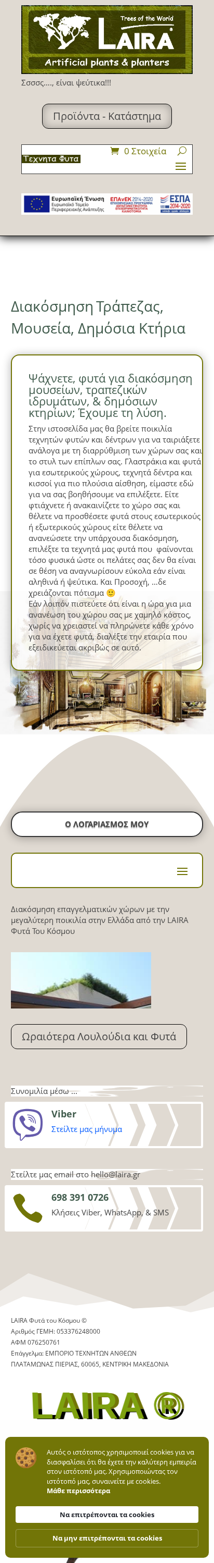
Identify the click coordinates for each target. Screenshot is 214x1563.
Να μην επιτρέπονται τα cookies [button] (107, 1538)
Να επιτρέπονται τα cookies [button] (107, 1514)
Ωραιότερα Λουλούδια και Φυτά (99, 1036)
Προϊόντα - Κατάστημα (107, 116)
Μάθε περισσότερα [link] (78, 1490)
